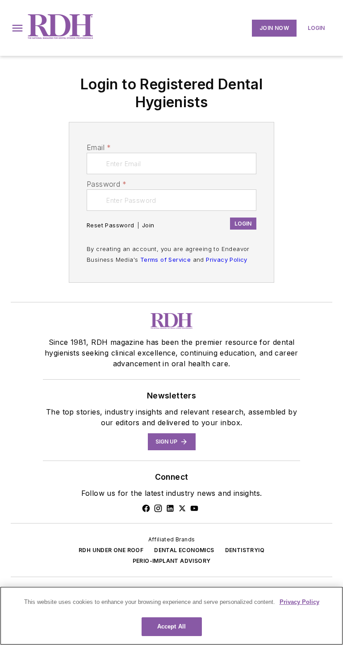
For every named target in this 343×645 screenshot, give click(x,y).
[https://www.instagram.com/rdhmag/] (158, 508)
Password (107, 184)
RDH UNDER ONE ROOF (111, 550)
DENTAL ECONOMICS (184, 550)
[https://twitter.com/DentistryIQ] (182, 508)
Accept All (171, 626)
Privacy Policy (226, 259)
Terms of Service (165, 259)
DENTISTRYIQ (244, 550)
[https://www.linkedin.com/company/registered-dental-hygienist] (170, 508)
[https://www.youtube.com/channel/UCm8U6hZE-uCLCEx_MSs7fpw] (194, 508)
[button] (17, 28)
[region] (171, 615)
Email (99, 147)
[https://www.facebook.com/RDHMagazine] (146, 508)
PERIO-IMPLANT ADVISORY (172, 560)
